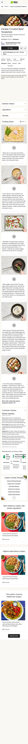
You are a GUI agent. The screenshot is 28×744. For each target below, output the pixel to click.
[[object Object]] (21, 48)
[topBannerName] (14, 11)
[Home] (2, 7)
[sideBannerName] (14, 90)
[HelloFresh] (14, 2)
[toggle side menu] (2, 2)
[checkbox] (1, 39)
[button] (14, 109)
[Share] (25, 48)
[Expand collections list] (14, 497)
